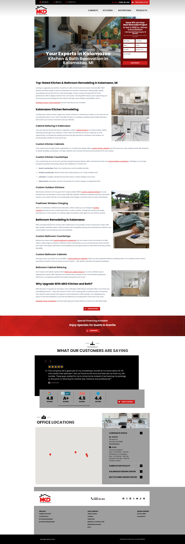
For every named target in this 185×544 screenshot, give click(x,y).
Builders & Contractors (96, 522)
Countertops (43, 516)
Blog (89, 527)
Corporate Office (118, 433)
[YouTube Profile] (137, 498)
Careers (90, 516)
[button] (87, 456)
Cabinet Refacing (45, 514)
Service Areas (92, 514)
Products (141, 10)
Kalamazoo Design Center (122, 471)
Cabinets (93, 10)
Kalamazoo (141, 516)
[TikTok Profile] (140, 498)
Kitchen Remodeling (46, 519)
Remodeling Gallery (94, 524)
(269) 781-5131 (99, 499)
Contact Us (71, 2)
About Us (58, 2)
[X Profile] (133, 498)
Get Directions (114, 444)
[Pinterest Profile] (144, 498)
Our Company (93, 511)
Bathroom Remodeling (47, 522)
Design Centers (93, 309)
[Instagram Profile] (127, 498)
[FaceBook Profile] (123, 498)
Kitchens (108, 10)
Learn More (93, 330)
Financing (91, 519)
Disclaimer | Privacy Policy (47, 539)
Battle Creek (141, 514)
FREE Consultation (141, 2)
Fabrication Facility (119, 466)
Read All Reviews (127, 402)
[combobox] (141, 49)
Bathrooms (124, 10)
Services (42, 511)
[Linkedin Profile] (130, 498)
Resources (45, 2)
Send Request (135, 63)
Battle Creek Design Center (123, 477)
